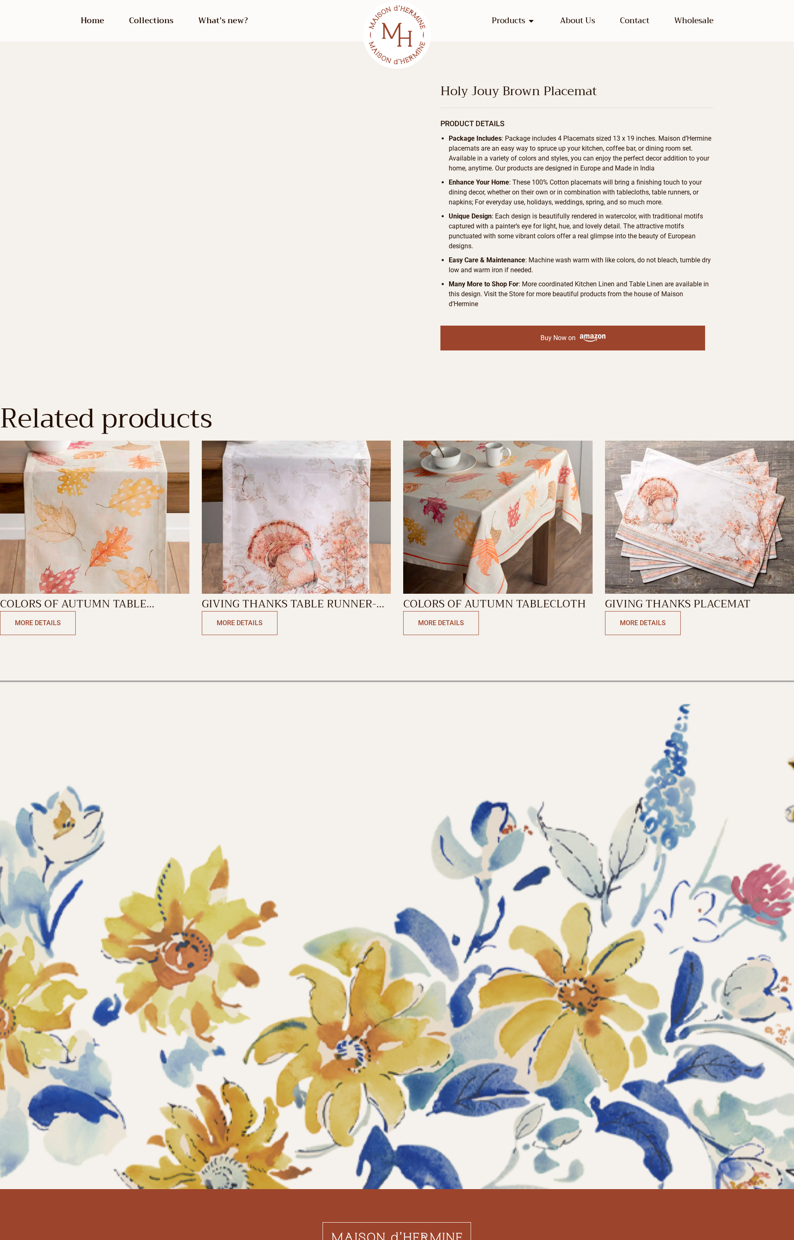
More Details (38, 623)
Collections (151, 20)
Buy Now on (558, 338)
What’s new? (223, 20)
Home (92, 20)
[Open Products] (531, 21)
